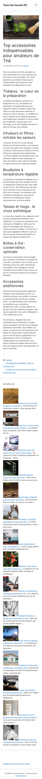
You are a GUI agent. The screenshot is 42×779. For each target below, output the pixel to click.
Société (9, 360)
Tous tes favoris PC (15, 5)
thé (17, 103)
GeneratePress (21, 776)
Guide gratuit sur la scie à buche (16, 764)
